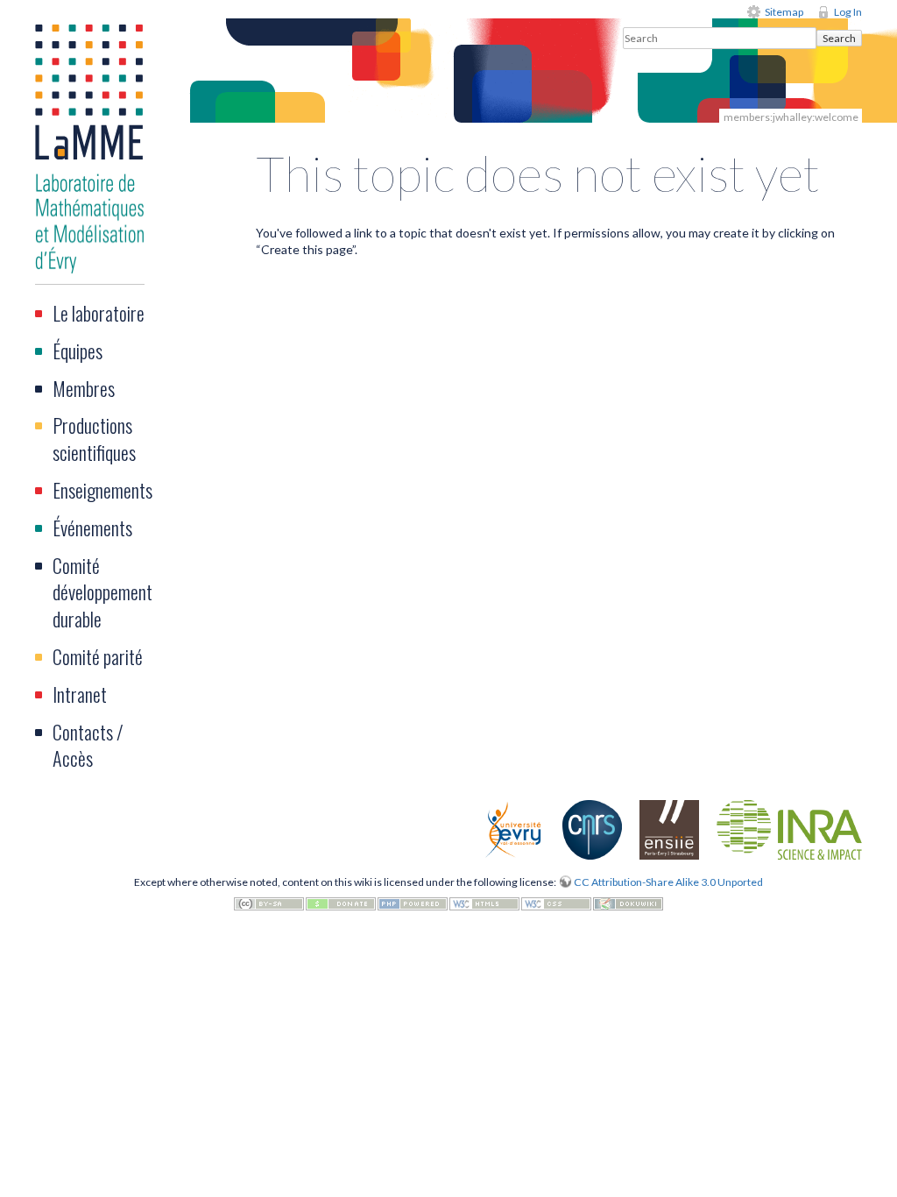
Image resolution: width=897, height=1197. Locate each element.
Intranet (80, 694)
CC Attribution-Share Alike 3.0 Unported (668, 882)
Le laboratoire (99, 313)
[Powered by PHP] (413, 902)
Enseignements (102, 490)
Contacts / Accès (88, 745)
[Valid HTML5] (484, 902)
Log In (848, 11)
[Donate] (341, 902)
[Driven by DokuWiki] (628, 902)
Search (839, 38)
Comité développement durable (102, 592)
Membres (84, 388)
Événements (92, 528)
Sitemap (784, 11)
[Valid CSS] (556, 902)
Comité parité (98, 656)
